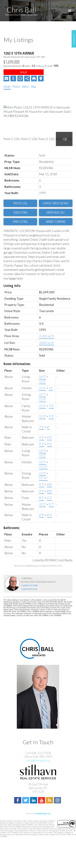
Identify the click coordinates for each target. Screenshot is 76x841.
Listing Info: (12, 285)
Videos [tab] (25, 86)
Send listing (20, 212)
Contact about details (56, 203)
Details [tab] (7, 86)
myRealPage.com (43, 813)
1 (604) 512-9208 (29, 585)
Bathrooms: (12, 527)
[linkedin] (34, 801)
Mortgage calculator (55, 212)
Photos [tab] (16, 86)
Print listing (20, 221)
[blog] (50, 801)
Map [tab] (33, 86)
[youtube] (42, 801)
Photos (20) (20, 203)
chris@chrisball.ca (38, 760)
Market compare (56, 221)
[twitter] (26, 801)
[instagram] (58, 801)
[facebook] (18, 801)
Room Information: (17, 363)
